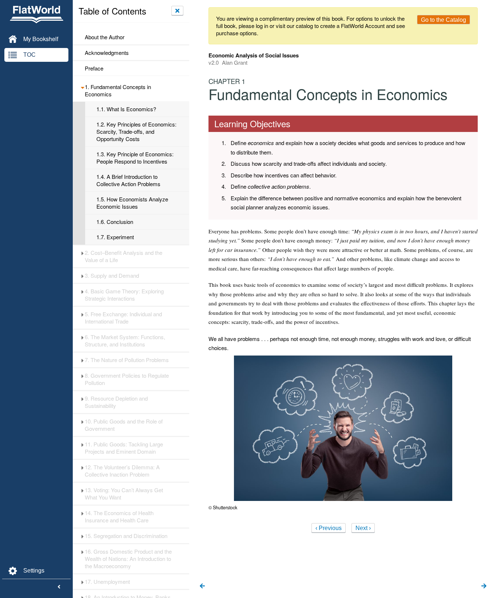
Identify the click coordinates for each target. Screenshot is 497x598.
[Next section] (484, 586)
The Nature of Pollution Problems (127, 360)
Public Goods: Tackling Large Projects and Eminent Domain (124, 448)
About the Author (104, 37)
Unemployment (107, 581)
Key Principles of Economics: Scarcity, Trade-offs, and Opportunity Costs (136, 132)
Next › (363, 528)
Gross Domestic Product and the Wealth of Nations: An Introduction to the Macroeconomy (128, 559)
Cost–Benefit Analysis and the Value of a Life (123, 256)
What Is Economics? (126, 109)
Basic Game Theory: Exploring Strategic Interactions (124, 295)
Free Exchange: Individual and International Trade (123, 317)
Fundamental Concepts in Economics (118, 90)
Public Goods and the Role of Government (124, 425)
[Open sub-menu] (82, 87)
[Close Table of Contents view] (177, 10)
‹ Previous (328, 528)
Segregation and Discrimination (126, 535)
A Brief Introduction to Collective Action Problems (128, 180)
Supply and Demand (112, 275)
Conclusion (114, 221)
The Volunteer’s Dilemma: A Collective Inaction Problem (122, 470)
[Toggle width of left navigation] (59, 587)
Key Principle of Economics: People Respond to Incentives (135, 157)
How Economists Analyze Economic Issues (132, 203)
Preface (94, 68)
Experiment (115, 237)
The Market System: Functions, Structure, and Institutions (125, 340)
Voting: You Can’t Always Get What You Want (124, 493)
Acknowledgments (107, 52)
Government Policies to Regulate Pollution (127, 379)
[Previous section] (202, 586)
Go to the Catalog (443, 20)
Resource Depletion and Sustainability (116, 402)
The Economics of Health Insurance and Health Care (119, 516)
